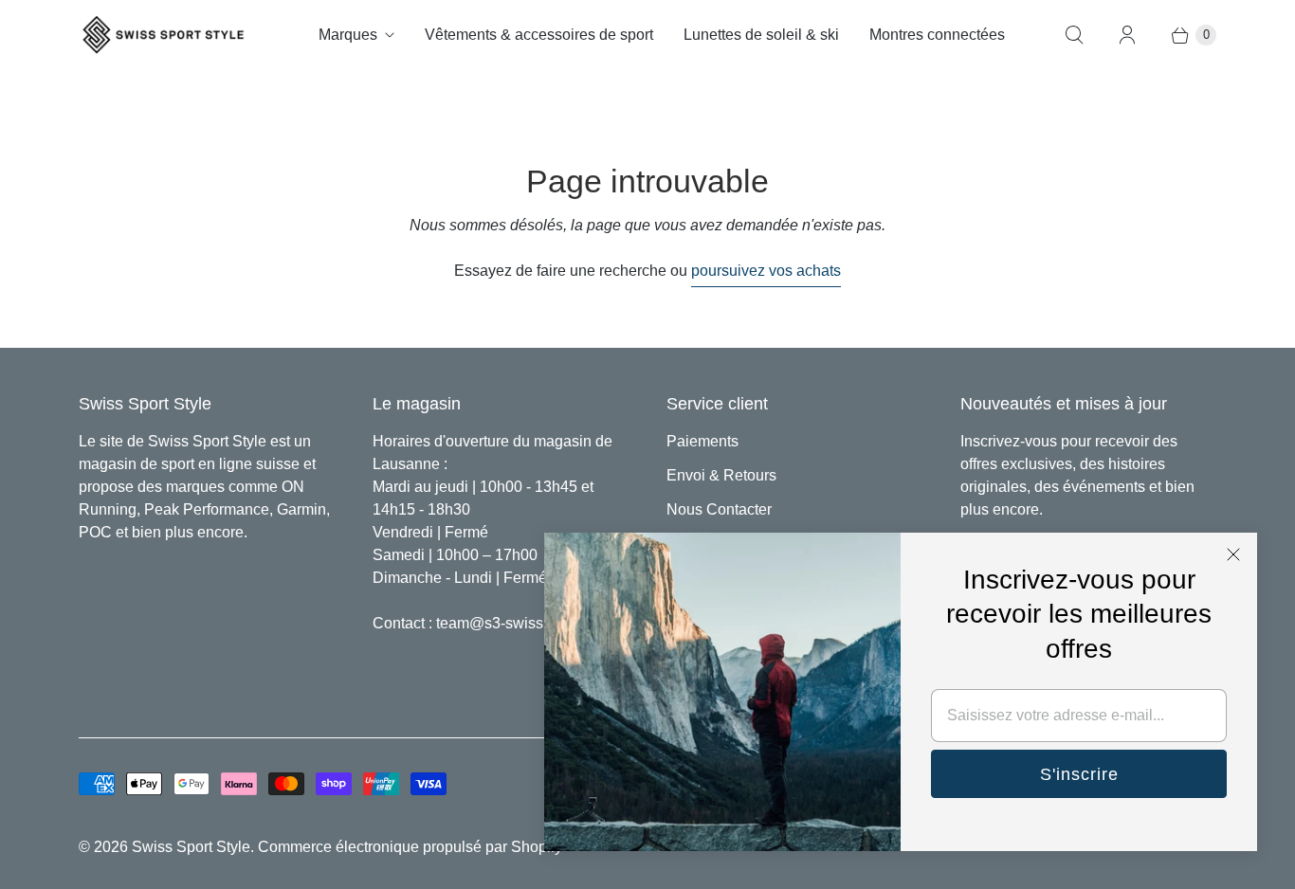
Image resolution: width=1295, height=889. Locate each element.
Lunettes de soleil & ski (761, 35)
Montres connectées (937, 35)
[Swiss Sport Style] (164, 34)
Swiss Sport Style (191, 847)
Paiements (702, 441)
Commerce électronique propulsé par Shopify (410, 847)
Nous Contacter (719, 509)
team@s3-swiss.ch (499, 623)
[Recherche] (1074, 35)
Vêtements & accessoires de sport (539, 35)
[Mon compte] (1127, 35)
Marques (348, 35)
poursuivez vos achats (766, 271)
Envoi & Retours (721, 475)
